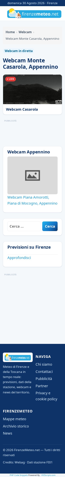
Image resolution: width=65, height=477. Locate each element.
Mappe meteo (14, 418)
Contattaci (44, 371)
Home (10, 32)
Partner (42, 385)
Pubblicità (44, 378)
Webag (20, 462)
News (7, 433)
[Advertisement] (32, 298)
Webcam (25, 32)
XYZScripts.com (48, 475)
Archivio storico (16, 426)
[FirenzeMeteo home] (34, 13)
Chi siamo (44, 364)
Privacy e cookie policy (46, 395)
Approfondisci (19, 257)
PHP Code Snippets (19, 475)
